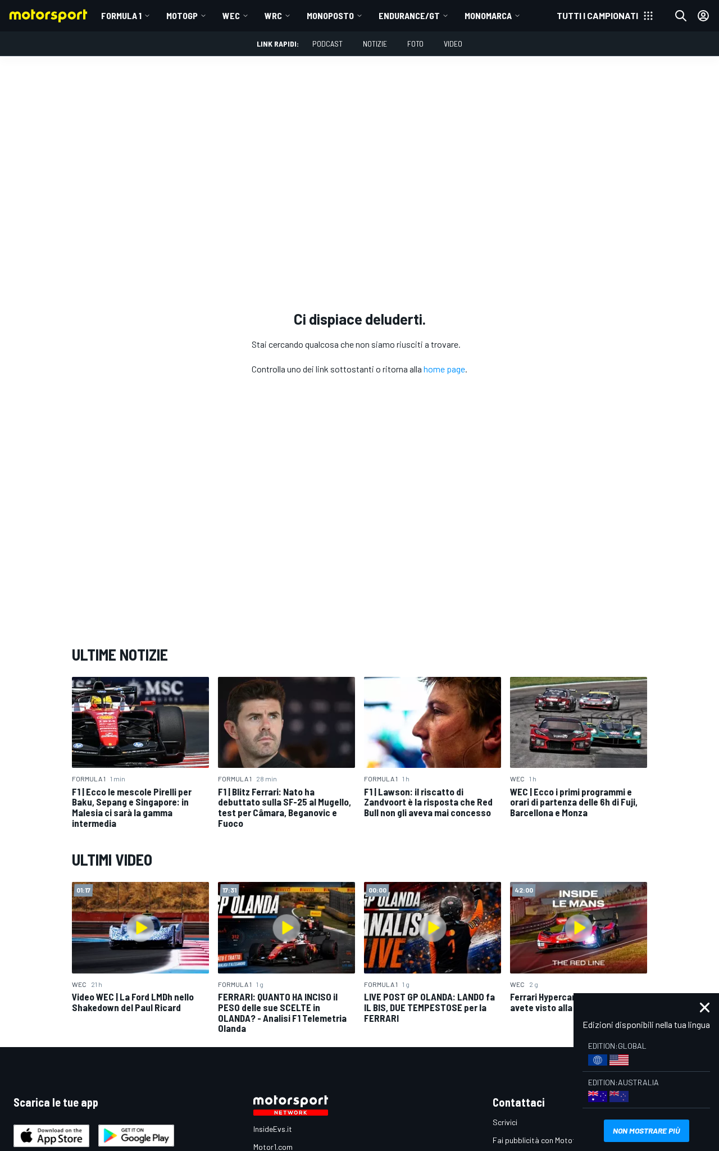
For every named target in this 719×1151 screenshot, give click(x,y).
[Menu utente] (703, 15)
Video (453, 43)
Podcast (327, 43)
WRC (273, 15)
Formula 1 (121, 15)
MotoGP (182, 15)
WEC (231, 15)
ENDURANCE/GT (409, 15)
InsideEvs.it (272, 1129)
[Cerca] (681, 15)
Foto (415, 43)
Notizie (375, 43)
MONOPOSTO (330, 15)
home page (444, 368)
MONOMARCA (488, 15)
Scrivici (505, 1122)
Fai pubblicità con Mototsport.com (552, 1140)
